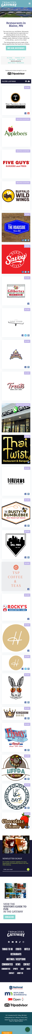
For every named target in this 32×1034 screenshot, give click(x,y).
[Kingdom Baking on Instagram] (28, 718)
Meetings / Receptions (16, 959)
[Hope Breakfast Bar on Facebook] (28, 650)
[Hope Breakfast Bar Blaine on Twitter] (26, 669)
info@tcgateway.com (10, 1017)
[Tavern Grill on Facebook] (26, 113)
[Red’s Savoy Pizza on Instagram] (28, 272)
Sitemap (18, 1017)
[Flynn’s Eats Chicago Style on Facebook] (26, 750)
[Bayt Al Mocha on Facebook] (26, 808)
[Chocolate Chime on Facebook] (26, 827)
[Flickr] (16, 942)
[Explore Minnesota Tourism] (16, 993)
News (18, 964)
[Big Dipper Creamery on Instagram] (28, 367)
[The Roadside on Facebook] (23, 240)
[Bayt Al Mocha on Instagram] (28, 808)
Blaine (9, 58)
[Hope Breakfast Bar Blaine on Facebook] (23, 669)
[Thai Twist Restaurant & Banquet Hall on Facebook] (28, 462)
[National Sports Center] (16, 988)
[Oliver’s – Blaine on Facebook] (26, 494)
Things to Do (20, 58)
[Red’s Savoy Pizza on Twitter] (26, 272)
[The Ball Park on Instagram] (28, 557)
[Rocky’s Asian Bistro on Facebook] (28, 619)
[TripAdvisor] (16, 73)
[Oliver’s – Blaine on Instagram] (28, 494)
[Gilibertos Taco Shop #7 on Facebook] (28, 303)
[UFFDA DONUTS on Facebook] (26, 779)
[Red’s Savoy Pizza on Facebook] (23, 272)
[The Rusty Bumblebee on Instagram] (28, 525)
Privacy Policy (24, 1017)
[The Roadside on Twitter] (26, 240)
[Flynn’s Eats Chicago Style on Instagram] (28, 750)
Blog (22, 969)
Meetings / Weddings (16, 63)
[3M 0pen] (16, 999)
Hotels (12, 59)
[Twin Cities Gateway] (9, 4)
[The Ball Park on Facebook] (26, 557)
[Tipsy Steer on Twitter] (26, 335)
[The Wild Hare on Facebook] (26, 702)
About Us (20, 973)
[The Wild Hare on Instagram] (28, 702)
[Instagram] (23, 942)
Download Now (9, 917)
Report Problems (19, 1021)
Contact (26, 964)
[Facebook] (9, 942)
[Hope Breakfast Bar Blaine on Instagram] (28, 669)
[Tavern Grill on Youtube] (28, 113)
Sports (15, 969)
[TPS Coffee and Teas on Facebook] (28, 589)
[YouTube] (13, 942)
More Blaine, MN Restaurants (16, 48)
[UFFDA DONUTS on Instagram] (28, 779)
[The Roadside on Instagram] (28, 240)
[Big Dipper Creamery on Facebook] (26, 367)
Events (20, 59)
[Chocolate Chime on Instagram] (28, 827)
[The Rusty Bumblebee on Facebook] (26, 525)
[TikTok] (20, 942)
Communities (7, 964)
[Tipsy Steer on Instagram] (28, 335)
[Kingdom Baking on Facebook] (26, 718)
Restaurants (16, 61)
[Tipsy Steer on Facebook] (23, 335)
